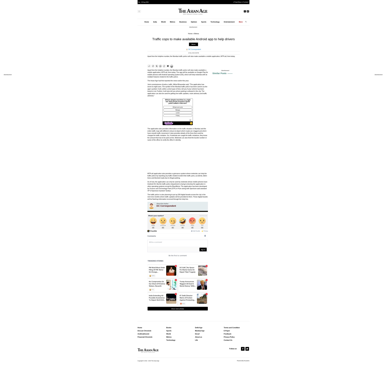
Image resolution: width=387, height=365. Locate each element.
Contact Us (228, 340)
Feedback (227, 334)
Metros (172, 22)
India (155, 22)
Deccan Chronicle (144, 331)
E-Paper (227, 331)
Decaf (197, 334)
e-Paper (235, 2)
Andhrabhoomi (143, 334)
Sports (203, 22)
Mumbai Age (199, 331)
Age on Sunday (243, 2)
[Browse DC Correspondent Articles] (151, 206)
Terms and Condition (232, 328)
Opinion (194, 22)
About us (198, 337)
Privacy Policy (229, 337)
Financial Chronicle (145, 337)
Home (146, 22)
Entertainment (229, 22)
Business (183, 22)
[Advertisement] (177, 157)
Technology (215, 22)
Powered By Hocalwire (243, 360)
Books (168, 328)
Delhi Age (198, 328)
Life (196, 340)
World (163, 22)
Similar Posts (219, 73)
